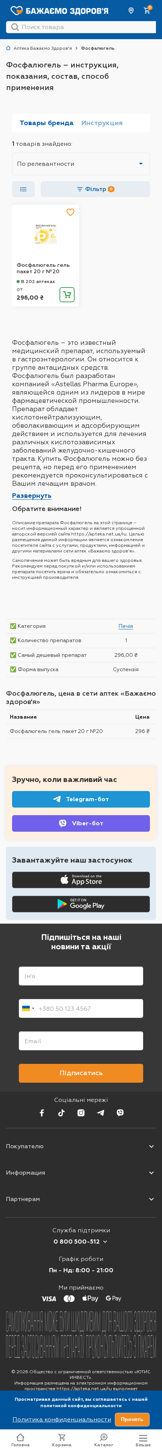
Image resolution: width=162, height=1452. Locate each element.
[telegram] (101, 1113)
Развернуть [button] (32, 495)
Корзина (62, 1445)
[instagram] (81, 1113)
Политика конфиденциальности (61, 1419)
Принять (132, 1419)
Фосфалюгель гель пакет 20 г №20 (43, 268)
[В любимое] (70, 212)
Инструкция (102, 123)
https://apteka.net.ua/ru (84, 1388)
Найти (15, 27)
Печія (126, 626)
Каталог (103, 1445)
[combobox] (28, 1008)
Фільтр (99, 189)
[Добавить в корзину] (67, 294)
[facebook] (42, 1113)
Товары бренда (47, 123)
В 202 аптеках (38, 281)
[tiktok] (61, 1113)
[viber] (120, 1113)
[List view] (23, 189)
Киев (131, 10)
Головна (20, 1445)
